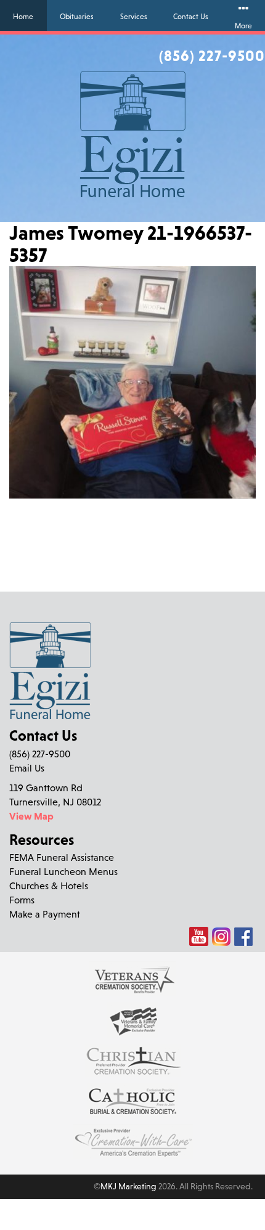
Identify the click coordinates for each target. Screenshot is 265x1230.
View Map (31, 815)
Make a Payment (44, 913)
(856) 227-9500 (212, 55)
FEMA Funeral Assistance (61, 857)
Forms (22, 899)
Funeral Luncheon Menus (63, 871)
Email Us (26, 767)
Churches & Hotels (48, 885)
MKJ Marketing (128, 1186)
